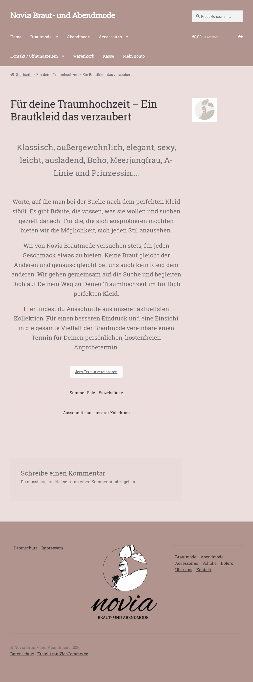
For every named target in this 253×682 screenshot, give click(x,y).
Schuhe (209, 563)
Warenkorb (83, 56)
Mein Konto (134, 56)
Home (15, 36)
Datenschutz (25, 547)
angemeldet (51, 481)
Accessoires (110, 36)
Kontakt (203, 569)
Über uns (183, 569)
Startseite (24, 74)
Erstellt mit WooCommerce (62, 653)
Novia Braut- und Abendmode (62, 15)
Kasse (108, 56)
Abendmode (78, 36)
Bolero (227, 563)
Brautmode (41, 36)
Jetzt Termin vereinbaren (96, 371)
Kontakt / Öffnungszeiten (34, 56)
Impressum (52, 547)
